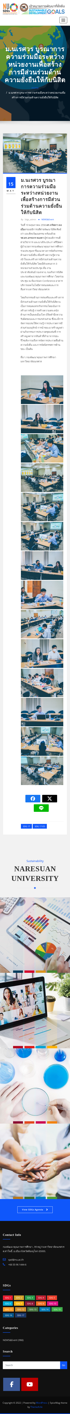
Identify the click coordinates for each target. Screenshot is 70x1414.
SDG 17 (26, 826)
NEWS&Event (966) (13, 1340)
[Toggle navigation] (63, 20)
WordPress (41, 1402)
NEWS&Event (47, 219)
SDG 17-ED (40, 826)
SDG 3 (30, 1297)
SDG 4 (41, 1297)
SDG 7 (19, 1303)
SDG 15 (57, 1309)
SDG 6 (8, 1303)
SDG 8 (30, 1303)
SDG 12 (20, 1309)
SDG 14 (44, 1309)
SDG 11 (8, 1309)
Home (35, 87)
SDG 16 (8, 1315)
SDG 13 (32, 1309)
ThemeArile (36, 1407)
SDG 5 (52, 1297)
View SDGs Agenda (32, 1209)
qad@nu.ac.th (16, 1259)
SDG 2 (19, 1297)
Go (63, 1365)
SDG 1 (8, 1297)
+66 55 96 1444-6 (17, 1264)
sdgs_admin (28, 219)
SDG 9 (41, 1303)
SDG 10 (52, 1303)
